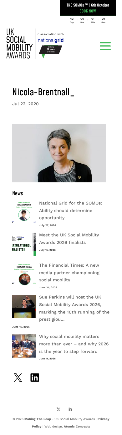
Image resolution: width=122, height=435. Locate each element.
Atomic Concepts (77, 426)
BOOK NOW (87, 11)
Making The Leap (37, 419)
